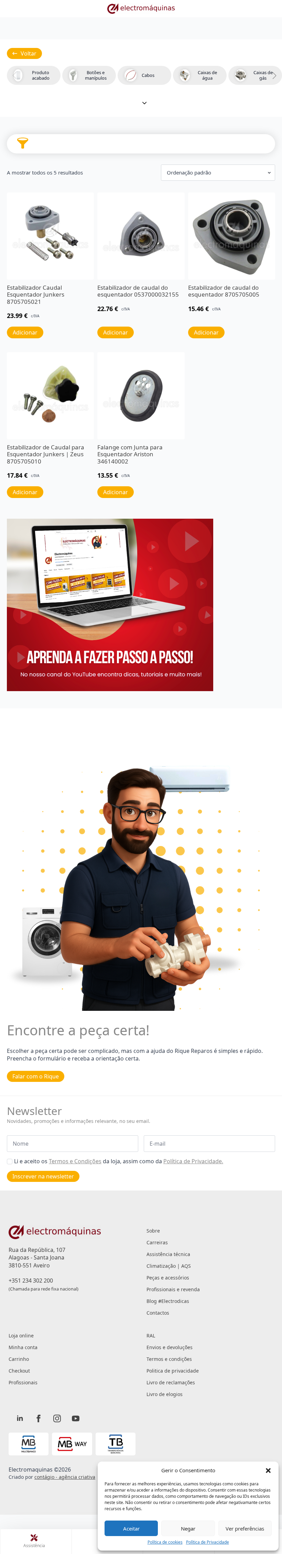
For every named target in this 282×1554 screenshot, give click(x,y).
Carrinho (19, 1359)
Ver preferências (245, 1528)
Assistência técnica (168, 1254)
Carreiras (157, 1242)
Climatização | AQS (169, 1266)
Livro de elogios (165, 1394)
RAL (151, 1335)
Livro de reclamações (171, 1382)
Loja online (21, 1335)
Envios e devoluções (170, 1347)
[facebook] (38, 1418)
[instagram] (57, 1418)
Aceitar (131, 1528)
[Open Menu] (22, 144)
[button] (268, 1470)
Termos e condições (169, 1359)
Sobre (153, 1230)
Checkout (19, 1370)
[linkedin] (20, 1418)
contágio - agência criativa (64, 1477)
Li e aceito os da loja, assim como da (118, 1161)
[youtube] (75, 1418)
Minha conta (23, 1347)
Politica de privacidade (173, 1370)
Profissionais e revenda (173, 1289)
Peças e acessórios (168, 1277)
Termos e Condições (75, 1161)
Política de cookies (165, 1542)
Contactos (158, 1312)
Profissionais (23, 1382)
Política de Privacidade (207, 1542)
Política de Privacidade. (193, 1161)
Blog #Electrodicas (168, 1301)
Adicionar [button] (25, 332)
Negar (188, 1528)
